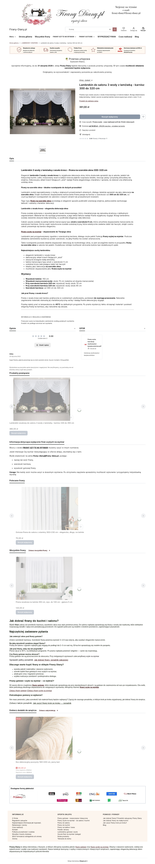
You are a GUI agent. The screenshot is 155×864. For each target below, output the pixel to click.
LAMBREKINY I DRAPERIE (29, 43)
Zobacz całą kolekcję (47, 710)
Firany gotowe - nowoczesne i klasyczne (73, 818)
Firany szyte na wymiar (31, 232)
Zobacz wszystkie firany (37, 550)
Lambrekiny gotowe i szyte (68, 832)
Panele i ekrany (63, 830)
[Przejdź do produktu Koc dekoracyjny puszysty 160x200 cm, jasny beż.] (44, 738)
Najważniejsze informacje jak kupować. (26, 823)
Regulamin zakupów (19, 820)
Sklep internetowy (77, 861)
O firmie (15, 818)
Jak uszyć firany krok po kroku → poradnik (52, 703)
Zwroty (14, 839)
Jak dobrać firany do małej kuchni (115, 820)
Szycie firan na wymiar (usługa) (69, 834)
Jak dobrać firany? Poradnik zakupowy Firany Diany (122, 818)
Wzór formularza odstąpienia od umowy (27, 836)
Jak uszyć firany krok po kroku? (115, 823)
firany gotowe (81, 847)
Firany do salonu (16, 645)
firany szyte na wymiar (90, 656)
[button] (115, 29)
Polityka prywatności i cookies (23, 832)
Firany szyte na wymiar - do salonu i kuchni (74, 820)
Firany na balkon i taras (66, 827)
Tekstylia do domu (64, 839)
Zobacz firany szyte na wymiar (40, 691)
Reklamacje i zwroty (19, 825)
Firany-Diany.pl (18, 29)
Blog (104, 825)
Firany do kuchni (64, 825)
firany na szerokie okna (40, 201)
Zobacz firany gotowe (18, 691)
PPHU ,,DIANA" (85, 80)
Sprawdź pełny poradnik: (21, 660)
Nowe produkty (63, 836)
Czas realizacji (17, 827)
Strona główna (14, 43)
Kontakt (15, 830)
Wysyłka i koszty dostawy (21, 834)
